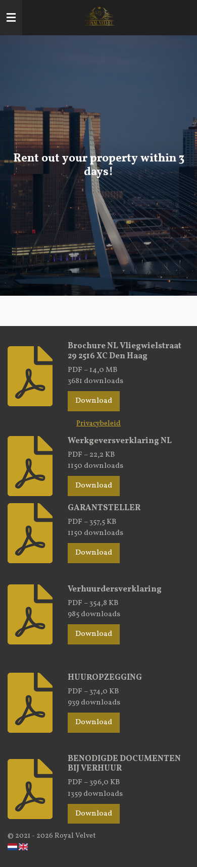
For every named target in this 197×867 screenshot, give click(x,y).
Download (93, 401)
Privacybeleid (98, 423)
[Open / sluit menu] (11, 17)
